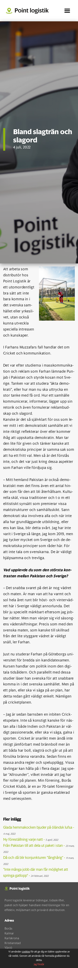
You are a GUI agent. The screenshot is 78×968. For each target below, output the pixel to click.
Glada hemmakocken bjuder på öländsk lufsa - (38, 830)
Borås (8, 928)
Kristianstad (13, 943)
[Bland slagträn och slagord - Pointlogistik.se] (28, 10)
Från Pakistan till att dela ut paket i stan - (38, 848)
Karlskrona (12, 938)
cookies (26, 951)
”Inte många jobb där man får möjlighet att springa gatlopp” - (35, 873)
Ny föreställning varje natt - (30, 840)
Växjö (8, 947)
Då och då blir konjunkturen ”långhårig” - (38, 860)
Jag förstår (39, 964)
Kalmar (9, 933)
